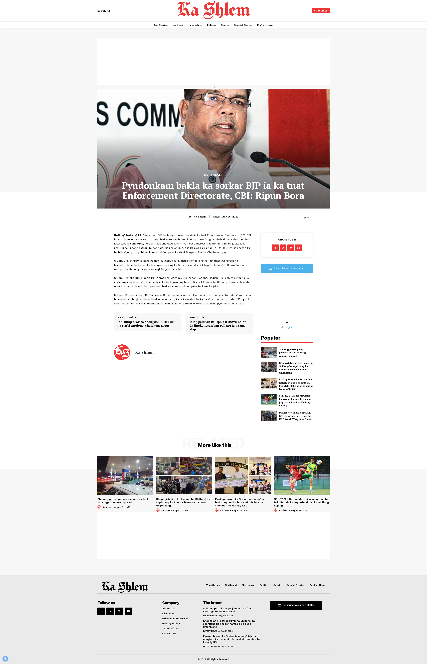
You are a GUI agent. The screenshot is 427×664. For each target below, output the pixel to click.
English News (210, 616)
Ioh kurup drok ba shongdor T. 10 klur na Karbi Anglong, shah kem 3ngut (145, 323)
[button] (104, 10)
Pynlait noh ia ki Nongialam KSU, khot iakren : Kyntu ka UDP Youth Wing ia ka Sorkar (296, 416)
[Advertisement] (213, 61)
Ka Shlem (200, 216)
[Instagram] (110, 611)
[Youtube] (128, 611)
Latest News (210, 631)
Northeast (213, 174)
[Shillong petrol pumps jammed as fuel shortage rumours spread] (268, 352)
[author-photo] (99, 507)
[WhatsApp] (298, 247)
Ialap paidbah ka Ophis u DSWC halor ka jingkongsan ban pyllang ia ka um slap (218, 325)
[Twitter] (283, 247)
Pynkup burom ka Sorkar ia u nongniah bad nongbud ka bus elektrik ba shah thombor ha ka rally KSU (296, 384)
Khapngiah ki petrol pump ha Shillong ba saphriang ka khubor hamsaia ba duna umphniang (296, 367)
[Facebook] (275, 247)
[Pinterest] (290, 247)
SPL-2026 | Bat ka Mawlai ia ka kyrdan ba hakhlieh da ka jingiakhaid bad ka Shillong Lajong (295, 400)
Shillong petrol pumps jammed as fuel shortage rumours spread (293, 352)
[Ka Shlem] (122, 352)
